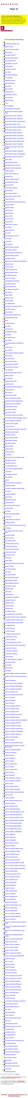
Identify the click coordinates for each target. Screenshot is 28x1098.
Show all (17, 1074)
